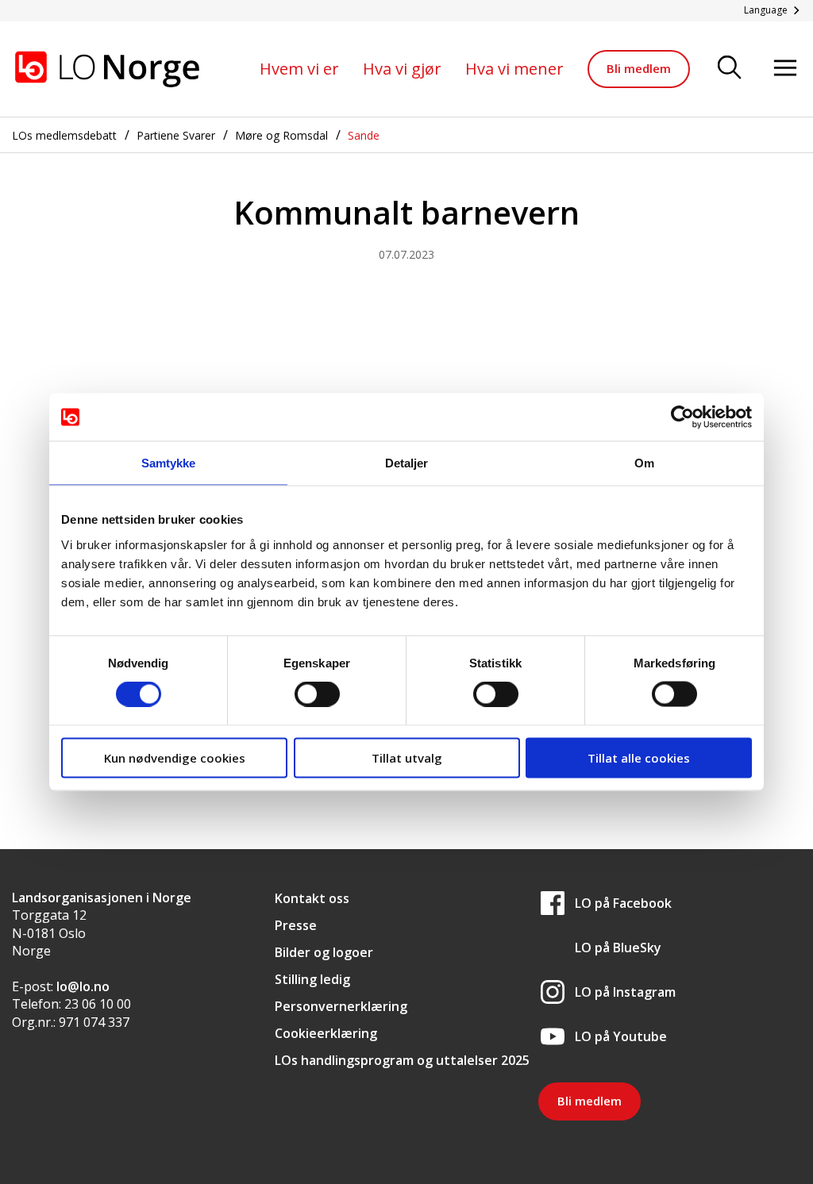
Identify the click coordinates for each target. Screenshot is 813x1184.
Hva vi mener (514, 68)
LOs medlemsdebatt (64, 135)
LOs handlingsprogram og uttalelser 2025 (402, 1060)
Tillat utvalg (407, 757)
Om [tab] (644, 463)
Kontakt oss (312, 898)
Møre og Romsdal (281, 135)
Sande (364, 135)
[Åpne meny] (785, 68)
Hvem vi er (299, 68)
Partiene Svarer (176, 135)
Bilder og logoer (324, 952)
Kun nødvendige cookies (174, 757)
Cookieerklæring (326, 1033)
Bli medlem (639, 68)
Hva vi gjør (402, 68)
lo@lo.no (83, 986)
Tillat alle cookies (639, 757)
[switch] (317, 694)
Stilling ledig (312, 979)
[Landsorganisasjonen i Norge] (107, 69)
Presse (296, 925)
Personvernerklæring (341, 1006)
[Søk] (730, 68)
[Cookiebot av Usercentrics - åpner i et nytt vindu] (682, 417)
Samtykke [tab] (168, 463)
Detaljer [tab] (407, 463)
